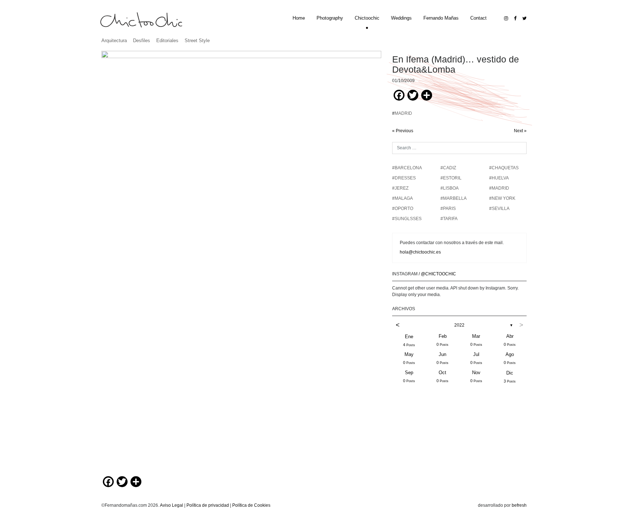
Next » (520, 130)
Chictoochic (367, 18)
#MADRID (499, 188)
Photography (330, 18)
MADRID (403, 113)
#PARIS (448, 208)
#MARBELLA (453, 198)
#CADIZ (448, 167)
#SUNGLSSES (407, 218)
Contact (478, 18)
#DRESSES (404, 178)
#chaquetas (504, 167)
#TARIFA (449, 218)
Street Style (197, 40)
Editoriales (167, 40)
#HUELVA (499, 178)
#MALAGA (402, 198)
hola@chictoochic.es (420, 252)
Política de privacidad (207, 505)
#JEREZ (400, 188)
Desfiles (141, 40)
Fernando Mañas (441, 18)
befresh (519, 505)
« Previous (402, 130)
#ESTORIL (451, 178)
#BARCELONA (407, 167)
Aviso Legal (171, 505)
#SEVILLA (499, 208)
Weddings (401, 18)
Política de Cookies (251, 505)
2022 (459, 325)
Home (299, 18)
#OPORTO (402, 208)
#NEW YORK (502, 198)
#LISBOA (449, 188)
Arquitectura (114, 40)
